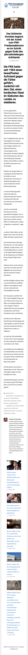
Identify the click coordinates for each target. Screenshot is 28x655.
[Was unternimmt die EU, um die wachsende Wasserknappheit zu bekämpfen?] (14, 501)
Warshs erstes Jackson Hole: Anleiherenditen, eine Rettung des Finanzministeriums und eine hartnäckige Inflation (13, 480)
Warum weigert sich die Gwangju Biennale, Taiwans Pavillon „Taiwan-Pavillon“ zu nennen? (13, 569)
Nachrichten (10, 393)
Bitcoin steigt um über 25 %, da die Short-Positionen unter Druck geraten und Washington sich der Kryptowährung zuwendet (14, 538)
